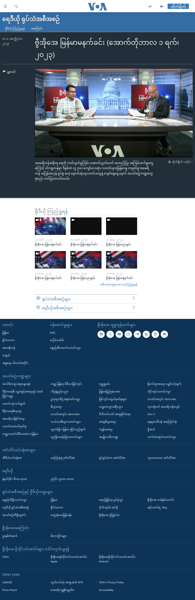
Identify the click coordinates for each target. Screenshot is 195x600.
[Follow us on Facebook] (101, 334)
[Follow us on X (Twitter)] (110, 334)
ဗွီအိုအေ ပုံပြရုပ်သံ (109, 514)
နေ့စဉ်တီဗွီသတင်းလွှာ (14, 499)
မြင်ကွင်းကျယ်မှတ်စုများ (113, 399)
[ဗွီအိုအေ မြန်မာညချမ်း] (121, 226)
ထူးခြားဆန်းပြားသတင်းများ (66, 436)
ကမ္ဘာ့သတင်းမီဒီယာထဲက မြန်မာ (20, 433)
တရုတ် (6, 355)
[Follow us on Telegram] (137, 334)
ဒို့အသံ (151, 429)
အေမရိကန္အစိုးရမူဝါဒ (62, 589)
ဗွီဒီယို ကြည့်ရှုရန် (15, 28)
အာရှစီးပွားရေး (107, 421)
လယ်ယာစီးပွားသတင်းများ (66, 421)
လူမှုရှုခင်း (104, 383)
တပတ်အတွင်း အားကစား (65, 414)
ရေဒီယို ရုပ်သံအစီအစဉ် (15, 507)
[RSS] (146, 334)
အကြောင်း (37, 28)
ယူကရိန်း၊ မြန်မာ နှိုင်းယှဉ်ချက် (68, 429)
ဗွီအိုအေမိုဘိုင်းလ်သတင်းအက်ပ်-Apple (69, 559)
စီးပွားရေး (56, 406)
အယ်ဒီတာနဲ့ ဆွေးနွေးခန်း (16, 383)
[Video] (162, 6)
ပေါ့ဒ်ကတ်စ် (57, 340)
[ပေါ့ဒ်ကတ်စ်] (155, 334)
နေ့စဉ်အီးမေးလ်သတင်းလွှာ (65, 347)
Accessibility (106, 589)
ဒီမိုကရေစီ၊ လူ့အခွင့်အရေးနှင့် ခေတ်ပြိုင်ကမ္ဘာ (22, 394)
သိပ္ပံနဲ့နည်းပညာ (59, 391)
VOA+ (5, 556)
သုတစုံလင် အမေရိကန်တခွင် (163, 406)
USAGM (7, 582)
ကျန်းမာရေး (106, 429)
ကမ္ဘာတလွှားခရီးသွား (111, 406)
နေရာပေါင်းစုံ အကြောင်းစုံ (162, 421)
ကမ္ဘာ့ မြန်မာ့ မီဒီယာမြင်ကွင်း (66, 383)
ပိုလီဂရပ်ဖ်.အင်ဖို (108, 507)
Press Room (9, 589)
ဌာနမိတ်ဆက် (10, 535)
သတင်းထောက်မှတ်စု (14, 426)
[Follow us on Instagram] (128, 334)
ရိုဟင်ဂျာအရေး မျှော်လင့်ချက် (164, 383)
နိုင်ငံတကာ (8, 340)
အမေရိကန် (8, 347)
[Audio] (150, 6)
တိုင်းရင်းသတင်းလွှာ (159, 391)
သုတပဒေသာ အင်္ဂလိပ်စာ (161, 457)
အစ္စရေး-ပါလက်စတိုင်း (15, 363)
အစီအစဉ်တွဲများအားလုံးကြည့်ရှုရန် (118, 284)
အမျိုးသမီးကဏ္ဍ (108, 436)
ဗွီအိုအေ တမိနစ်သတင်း (160, 499)
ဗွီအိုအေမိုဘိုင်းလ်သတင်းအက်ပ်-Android (117, 559)
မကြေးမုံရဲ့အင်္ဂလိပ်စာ (63, 457)
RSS (52, 332)
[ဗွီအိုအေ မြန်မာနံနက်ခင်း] (50, 226)
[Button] (8, 72)
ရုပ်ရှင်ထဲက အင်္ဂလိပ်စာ (112, 457)
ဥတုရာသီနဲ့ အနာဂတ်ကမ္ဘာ (65, 399)
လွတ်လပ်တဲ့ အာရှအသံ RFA (67, 582)
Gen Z (151, 414)
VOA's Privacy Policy (111, 582)
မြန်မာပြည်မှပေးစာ (109, 391)
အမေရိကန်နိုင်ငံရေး (13, 418)
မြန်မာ (5, 332)
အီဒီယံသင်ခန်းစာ (12, 457)
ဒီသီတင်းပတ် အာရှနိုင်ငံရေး (115, 414)
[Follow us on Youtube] (119, 334)
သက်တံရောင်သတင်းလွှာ (161, 436)
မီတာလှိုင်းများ (59, 535)
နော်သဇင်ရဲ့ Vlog (157, 507)
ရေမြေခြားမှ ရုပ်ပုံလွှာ (111, 499)
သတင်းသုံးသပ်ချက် (13, 403)
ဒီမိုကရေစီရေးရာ (12, 411)
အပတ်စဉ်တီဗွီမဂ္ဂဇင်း (14, 514)
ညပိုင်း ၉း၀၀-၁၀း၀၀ (62, 478)
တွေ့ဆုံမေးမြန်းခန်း (61, 514)
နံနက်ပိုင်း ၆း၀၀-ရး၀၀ (14, 478)
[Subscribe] (164, 334)
